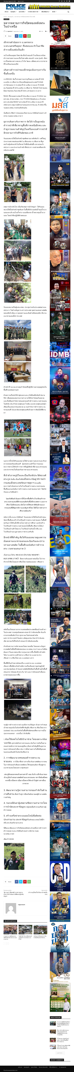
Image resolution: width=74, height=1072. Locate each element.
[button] (68, 12)
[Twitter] (64, 1)
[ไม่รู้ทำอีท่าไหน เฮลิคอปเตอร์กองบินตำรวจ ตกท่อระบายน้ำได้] (25, 929)
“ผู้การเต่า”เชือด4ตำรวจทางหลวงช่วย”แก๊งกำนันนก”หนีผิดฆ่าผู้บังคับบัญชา (14, 894)
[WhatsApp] (29, 36)
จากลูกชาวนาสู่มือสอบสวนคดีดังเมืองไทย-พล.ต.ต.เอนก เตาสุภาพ (10, 938)
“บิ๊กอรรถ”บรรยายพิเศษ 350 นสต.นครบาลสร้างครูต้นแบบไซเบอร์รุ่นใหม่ (63, 1047)
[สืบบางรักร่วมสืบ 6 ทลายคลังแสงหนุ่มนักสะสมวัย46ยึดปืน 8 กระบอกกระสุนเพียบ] (53, 1032)
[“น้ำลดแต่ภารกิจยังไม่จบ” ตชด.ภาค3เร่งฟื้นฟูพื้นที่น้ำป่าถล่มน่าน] (53, 1040)
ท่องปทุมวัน (10, 16)
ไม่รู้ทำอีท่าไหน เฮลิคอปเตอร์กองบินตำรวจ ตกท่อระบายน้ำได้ (25, 938)
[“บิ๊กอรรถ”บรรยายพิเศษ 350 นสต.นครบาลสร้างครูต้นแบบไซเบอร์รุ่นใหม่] (53, 1047)
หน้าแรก (20, 1067)
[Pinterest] (25, 36)
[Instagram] (62, 1)
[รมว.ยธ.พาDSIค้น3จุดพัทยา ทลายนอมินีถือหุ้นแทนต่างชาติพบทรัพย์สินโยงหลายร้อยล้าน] (53, 1023)
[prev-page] (5, 943)
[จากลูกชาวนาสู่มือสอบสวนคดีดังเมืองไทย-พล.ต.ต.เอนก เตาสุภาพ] (10, 929)
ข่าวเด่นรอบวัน (62, 1067)
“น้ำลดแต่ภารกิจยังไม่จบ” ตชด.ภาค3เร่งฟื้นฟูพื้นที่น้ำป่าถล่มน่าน (63, 1040)
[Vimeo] (67, 1)
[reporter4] (5, 31)
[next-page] (7, 943)
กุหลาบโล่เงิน (34, 1067)
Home (5, 16)
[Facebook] (59, 1)
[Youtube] (69, 1)
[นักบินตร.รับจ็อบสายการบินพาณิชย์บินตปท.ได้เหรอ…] (40, 929)
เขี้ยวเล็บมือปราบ (53, 1067)
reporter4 (9, 31)
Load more (59, 1053)
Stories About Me (43, 1067)
